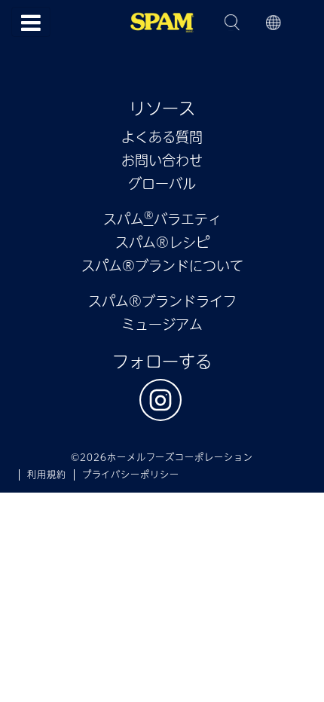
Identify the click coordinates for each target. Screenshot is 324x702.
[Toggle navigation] (30, 22)
